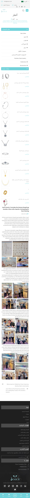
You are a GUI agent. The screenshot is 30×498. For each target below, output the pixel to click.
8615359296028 (23, 469)
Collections (23, 62)
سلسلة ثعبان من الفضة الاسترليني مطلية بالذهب (20, 180)
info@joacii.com (8, 1)
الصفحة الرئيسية (25, 411)
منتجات (27, 414)
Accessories (23, 65)
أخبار (13, 19)
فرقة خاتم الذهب (25, 446)
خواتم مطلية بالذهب (24, 437)
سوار (25, 47)
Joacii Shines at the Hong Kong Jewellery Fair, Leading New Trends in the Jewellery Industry (15, 390)
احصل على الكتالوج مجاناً (15, 495)
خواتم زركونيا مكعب (25, 432)
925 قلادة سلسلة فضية (24, 443)
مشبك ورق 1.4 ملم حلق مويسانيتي (21, 82)
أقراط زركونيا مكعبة (25, 429)
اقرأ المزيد (27, 76)
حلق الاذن (23, 44)
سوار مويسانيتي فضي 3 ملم (23, 111)
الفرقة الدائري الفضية (24, 440)
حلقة (25, 37)
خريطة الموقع (26, 416)
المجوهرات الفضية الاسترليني (19, 54)
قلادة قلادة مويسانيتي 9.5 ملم (22, 121)
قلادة (25, 40)
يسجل (15, 5)
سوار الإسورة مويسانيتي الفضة (22, 102)
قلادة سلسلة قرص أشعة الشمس (22, 170)
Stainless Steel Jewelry (20, 58)
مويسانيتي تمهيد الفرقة (24, 150)
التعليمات (27, 419)
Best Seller (23, 33)
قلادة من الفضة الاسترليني (23, 435)
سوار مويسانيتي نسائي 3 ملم (23, 92)
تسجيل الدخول (6, 5)
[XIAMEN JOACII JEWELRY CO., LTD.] (12, 10)
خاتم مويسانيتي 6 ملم (24, 160)
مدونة (27, 422)
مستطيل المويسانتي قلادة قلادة (22, 141)
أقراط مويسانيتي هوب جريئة (23, 73)
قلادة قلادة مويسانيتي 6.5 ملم (22, 131)
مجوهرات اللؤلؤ (22, 51)
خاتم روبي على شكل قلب (23, 199)
